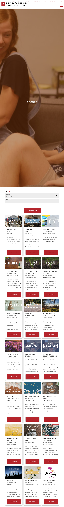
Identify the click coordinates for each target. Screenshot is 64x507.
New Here (11, 1)
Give (60, 1)
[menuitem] (11, 1)
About (19, 1)
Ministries (53, 1)
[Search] (56, 5)
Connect (27, 1)
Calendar (36, 1)
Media (45, 1)
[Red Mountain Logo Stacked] (24, 5)
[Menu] (60, 5)
